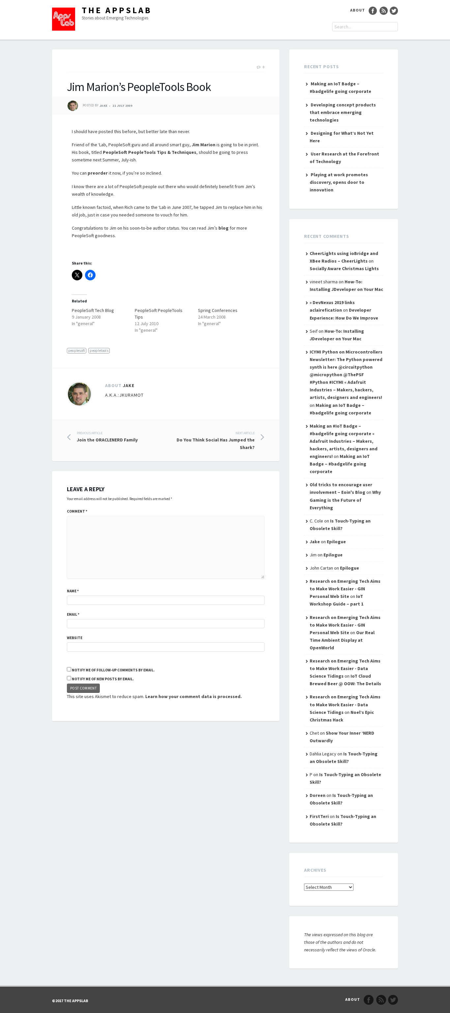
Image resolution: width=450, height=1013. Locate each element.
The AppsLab (117, 10)
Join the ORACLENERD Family (107, 437)
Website (74, 637)
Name (73, 591)
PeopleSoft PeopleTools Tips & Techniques (149, 152)
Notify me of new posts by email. (103, 679)
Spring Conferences (218, 310)
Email (73, 614)
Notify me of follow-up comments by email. (113, 670)
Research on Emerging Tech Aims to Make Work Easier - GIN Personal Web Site (345, 588)
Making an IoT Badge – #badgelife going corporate (340, 463)
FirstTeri (319, 816)
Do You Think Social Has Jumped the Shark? (216, 440)
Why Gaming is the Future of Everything (345, 499)
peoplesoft (76, 350)
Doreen (317, 795)
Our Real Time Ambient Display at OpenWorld (342, 640)
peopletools (99, 350)
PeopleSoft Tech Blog (93, 310)
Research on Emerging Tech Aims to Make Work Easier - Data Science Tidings (345, 668)
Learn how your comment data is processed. (193, 696)
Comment (77, 511)
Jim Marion (203, 145)
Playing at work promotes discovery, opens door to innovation (339, 182)
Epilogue (336, 542)
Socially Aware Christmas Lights (344, 268)
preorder (98, 173)
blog (223, 228)
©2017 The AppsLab (70, 1000)
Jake (103, 105)
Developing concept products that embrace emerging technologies (343, 112)
